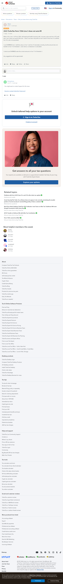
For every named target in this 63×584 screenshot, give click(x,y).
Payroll (3, 521)
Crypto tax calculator (7, 479)
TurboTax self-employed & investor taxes (12, 312)
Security (4, 571)
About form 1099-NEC (8, 399)
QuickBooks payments (8, 523)
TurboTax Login (6, 447)
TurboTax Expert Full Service (9, 323)
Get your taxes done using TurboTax (27, 19)
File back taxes (6, 406)
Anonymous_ (10, 81)
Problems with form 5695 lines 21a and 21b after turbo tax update (22, 195)
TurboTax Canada (6, 289)
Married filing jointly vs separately (11, 388)
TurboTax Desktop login (8, 359)
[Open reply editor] (31, 71)
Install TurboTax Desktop (8, 367)
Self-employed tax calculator (9, 476)
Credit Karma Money (7, 283)
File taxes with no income (8, 396)
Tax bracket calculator (7, 468)
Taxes (15, 19)
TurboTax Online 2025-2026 (9, 268)
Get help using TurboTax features (38, 13)
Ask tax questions (7, 13)
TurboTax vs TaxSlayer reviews (10, 505)
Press (3, 566)
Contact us (4, 437)
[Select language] (45, 8)
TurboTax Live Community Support (11, 434)
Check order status (7, 370)
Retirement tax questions (10, 204)
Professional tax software (8, 526)
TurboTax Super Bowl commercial (11, 500)
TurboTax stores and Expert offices (11, 338)
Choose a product (21, 13)
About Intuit (5, 561)
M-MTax (10, 230)
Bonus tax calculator (7, 484)
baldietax (10, 249)
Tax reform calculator (7, 489)
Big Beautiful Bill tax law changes (10, 452)
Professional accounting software (10, 529)
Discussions (9, 19)
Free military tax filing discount (10, 315)
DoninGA (10, 239)
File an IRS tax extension (8, 442)
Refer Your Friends (7, 455)
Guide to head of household (9, 391)
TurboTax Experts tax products (10, 317)
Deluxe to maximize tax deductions (11, 310)
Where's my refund (7, 439)
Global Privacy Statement (35, 575)
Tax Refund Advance (7, 278)
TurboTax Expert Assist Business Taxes (12, 330)
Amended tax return (7, 401)
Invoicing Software (7, 544)
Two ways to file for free (8, 445)
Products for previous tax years (10, 291)
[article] (31, 88)
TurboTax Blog (6, 286)
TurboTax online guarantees (9, 270)
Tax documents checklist (8, 486)
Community (5, 450)
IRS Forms (4, 273)
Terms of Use (40, 569)
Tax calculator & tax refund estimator (11, 466)
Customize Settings (54, 580)
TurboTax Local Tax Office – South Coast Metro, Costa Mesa (17, 349)
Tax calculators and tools (8, 463)
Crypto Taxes (5, 281)
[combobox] (13, 8)
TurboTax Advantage (7, 372)
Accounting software (7, 518)
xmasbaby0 (11, 244)
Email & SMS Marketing (8, 539)
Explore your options (31, 182)
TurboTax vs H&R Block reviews (10, 502)
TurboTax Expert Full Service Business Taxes (13, 328)
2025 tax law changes (7, 425)
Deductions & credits (9, 197)
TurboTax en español (7, 299)
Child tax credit (6, 417)
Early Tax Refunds (6, 296)
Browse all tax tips (6, 386)
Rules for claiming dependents (10, 393)
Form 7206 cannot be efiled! (12, 218)
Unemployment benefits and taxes (11, 412)
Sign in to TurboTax (32, 117)
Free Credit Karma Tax (8, 534)
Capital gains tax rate (7, 404)
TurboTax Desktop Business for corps (11, 375)
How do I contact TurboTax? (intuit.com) (15, 91)
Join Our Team (6, 564)
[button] (35, 8)
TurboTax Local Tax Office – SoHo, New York (13, 346)
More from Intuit (6, 536)
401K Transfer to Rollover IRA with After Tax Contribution (19, 213)
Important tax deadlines (8, 420)
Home (3, 19)
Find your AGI (5, 409)
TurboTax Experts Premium (9, 320)
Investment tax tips (7, 414)
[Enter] (2, 8)
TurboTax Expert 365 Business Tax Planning (13, 336)
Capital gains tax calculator (9, 481)
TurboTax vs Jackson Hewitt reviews (11, 510)
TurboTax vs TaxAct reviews (9, 508)
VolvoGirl (10, 234)
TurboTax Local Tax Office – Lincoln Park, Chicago (15, 351)
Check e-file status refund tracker (10, 471)
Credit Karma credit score (8, 531)
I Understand (38, 580)
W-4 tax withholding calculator (10, 473)
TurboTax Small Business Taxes (10, 333)
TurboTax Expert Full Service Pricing (11, 325)
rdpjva (9, 24)
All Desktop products (7, 365)
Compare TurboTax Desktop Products (12, 362)
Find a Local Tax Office (8, 343)
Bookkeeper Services (7, 542)
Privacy (4, 568)
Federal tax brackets (7, 422)
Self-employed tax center (8, 275)
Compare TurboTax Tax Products (10, 265)
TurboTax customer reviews (9, 497)
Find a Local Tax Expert (8, 341)
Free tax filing (5, 307)
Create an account (31, 122)
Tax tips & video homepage (9, 383)
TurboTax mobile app (7, 294)
